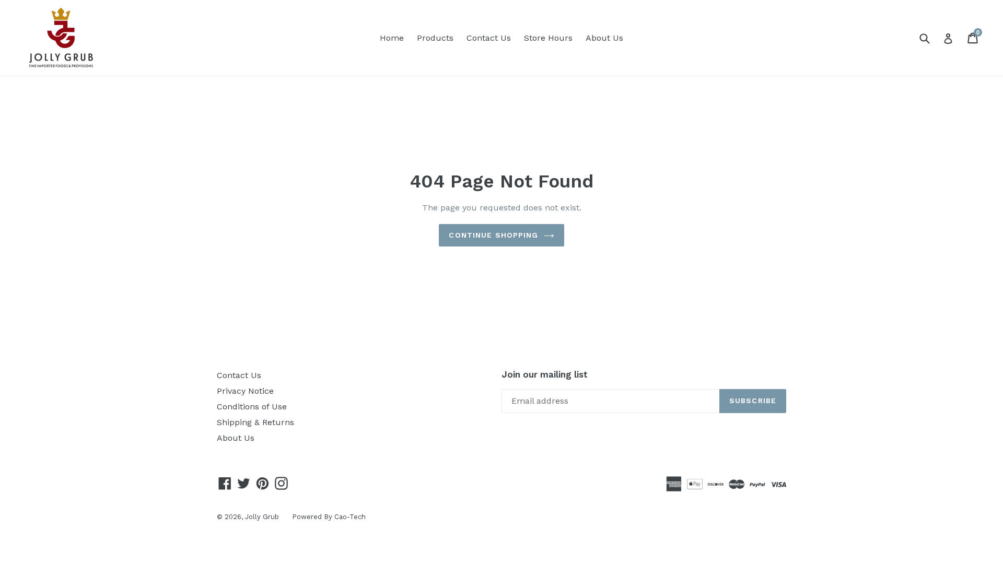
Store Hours (548, 38)
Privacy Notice (245, 391)
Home (392, 38)
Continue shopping (493, 235)
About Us (604, 38)
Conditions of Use (252, 407)
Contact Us (488, 38)
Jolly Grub (262, 517)
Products (435, 38)
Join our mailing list (544, 374)
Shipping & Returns (255, 422)
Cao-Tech (350, 517)
